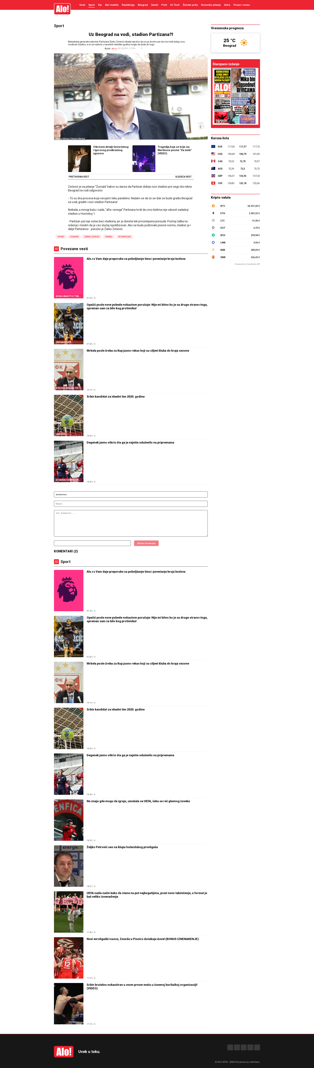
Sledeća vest (183, 177)
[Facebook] (230, 1047)
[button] (146, 48)
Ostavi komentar (146, 543)
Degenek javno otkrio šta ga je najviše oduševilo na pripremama (130, 442)
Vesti (82, 4)
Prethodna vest (79, 177)
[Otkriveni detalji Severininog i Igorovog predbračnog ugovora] (79, 159)
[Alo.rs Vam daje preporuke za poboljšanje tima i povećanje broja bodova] (68, 591)
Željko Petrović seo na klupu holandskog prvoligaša (122, 847)
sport (61, 237)
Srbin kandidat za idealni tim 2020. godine (116, 396)
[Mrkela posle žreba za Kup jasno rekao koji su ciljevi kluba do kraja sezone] (68, 683)
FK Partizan (124, 237)
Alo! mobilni (112, 4)
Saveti (154, 4)
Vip (100, 4)
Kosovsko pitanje (211, 4)
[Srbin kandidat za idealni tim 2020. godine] (68, 729)
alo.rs (114, 48)
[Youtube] (250, 1047)
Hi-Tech (175, 4)
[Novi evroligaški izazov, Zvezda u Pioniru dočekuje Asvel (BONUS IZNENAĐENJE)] (68, 958)
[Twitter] (257, 1047)
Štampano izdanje (226, 64)
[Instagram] (237, 1047)
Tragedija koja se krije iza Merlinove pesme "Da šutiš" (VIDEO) (175, 150)
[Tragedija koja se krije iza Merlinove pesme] (143, 159)
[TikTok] (244, 1047)
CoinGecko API (253, 264)
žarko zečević (91, 237)
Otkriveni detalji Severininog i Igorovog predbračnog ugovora (111, 150)
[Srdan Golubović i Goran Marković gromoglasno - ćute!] (235, 96)
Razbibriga (128, 4)
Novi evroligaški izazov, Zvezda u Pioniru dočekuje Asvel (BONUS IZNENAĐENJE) (143, 939)
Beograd (143, 4)
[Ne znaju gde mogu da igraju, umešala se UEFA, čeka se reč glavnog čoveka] (68, 820)
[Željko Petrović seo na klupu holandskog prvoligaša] (68, 866)
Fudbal (109, 237)
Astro (227, 4)
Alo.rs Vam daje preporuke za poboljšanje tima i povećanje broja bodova (136, 258)
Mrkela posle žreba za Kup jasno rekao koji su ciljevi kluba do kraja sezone (138, 350)
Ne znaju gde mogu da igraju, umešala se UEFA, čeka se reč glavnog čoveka (138, 801)
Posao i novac (242, 4)
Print (164, 4)
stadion (74, 237)
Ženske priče (190, 4)
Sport (91, 4)
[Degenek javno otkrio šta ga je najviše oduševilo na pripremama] (68, 774)
